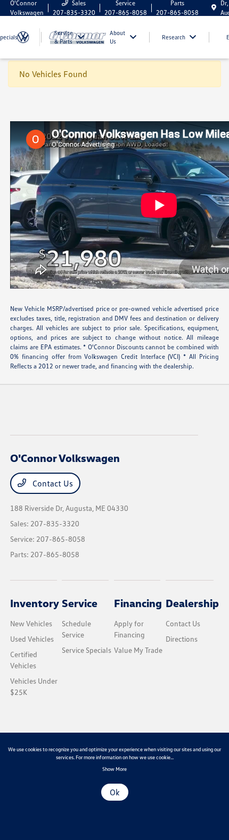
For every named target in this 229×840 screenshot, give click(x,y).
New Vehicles (31, 623)
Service (79, 603)
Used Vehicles (32, 638)
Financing (138, 603)
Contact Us (51, 483)
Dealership (192, 603)
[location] (213, 8)
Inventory (34, 603)
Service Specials (86, 649)
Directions (182, 638)
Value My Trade (138, 649)
